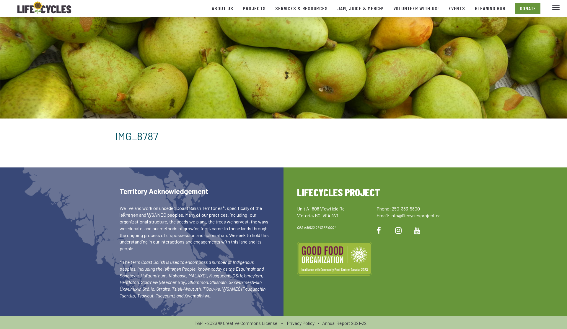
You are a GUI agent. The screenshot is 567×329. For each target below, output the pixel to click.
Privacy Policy (301, 323)
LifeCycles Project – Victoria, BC (44, 9)
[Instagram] (398, 230)
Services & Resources (301, 8)
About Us (222, 8)
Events (457, 8)
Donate (528, 8)
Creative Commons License (250, 323)
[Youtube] (417, 230)
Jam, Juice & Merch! (360, 8)
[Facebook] (379, 230)
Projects (254, 8)
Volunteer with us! (416, 8)
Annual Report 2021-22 (344, 323)
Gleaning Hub (490, 8)
